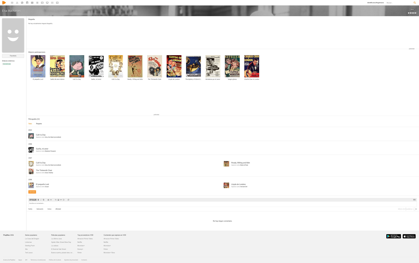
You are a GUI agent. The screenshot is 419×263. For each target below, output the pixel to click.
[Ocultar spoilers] (33, 199)
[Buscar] (414, 2)
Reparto (39, 124)
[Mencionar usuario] (68, 199)
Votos (49, 209)
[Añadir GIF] (61, 199)
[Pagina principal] (4, 4)
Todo (30, 124)
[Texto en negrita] (38, 199)
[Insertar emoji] (63, 199)
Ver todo (32, 192)
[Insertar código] (51, 199)
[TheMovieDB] (7, 65)
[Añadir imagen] (58, 199)
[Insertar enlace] (55, 199)
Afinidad (58, 209)
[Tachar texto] (43, 199)
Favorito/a (13, 56)
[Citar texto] (48, 199)
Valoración (39, 209)
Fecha (30, 209)
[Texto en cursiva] (41, 199)
